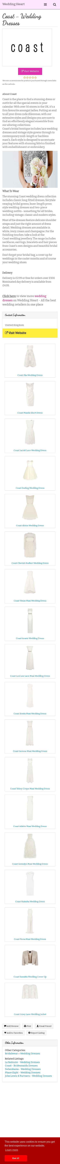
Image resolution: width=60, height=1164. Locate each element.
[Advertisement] (30, 1115)
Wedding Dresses (30, 1053)
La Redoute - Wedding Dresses (22, 1062)
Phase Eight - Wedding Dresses (22, 1072)
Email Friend (45, 1026)
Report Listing (37, 1033)
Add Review (12, 1026)
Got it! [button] (15, 1158)
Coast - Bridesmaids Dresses (21, 1065)
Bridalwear (11, 1053)
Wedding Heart (13, 4)
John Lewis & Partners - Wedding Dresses (28, 1075)
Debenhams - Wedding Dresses (23, 1069)
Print (28, 1026)
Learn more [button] (11, 1150)
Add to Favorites (14, 1033)
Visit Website (31, 71)
